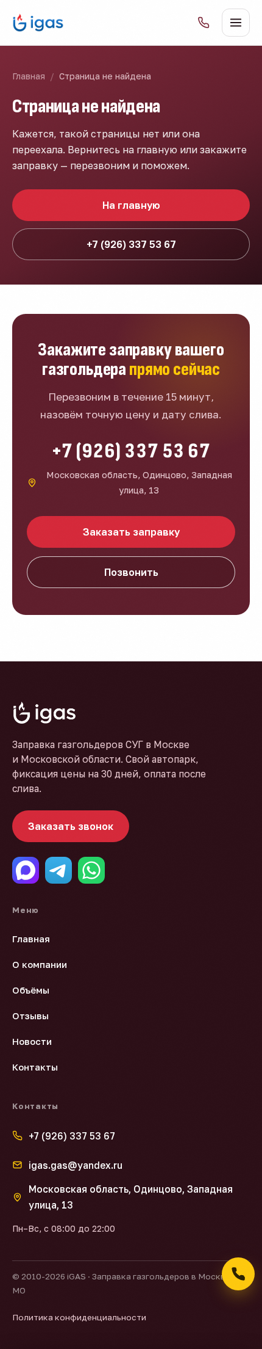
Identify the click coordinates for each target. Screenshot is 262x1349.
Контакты (35, 1066)
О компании (39, 964)
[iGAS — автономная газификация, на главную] (38, 22)
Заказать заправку (131, 532)
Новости (32, 1041)
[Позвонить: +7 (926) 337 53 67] (203, 22)
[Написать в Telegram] (58, 870)
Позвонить (131, 572)
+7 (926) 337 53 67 (131, 244)
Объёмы (30, 989)
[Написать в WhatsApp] (91, 870)
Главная (28, 76)
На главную (131, 205)
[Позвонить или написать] (238, 1273)
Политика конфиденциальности (79, 1317)
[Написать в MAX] (25, 870)
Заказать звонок (70, 826)
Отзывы (30, 1015)
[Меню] (236, 23)
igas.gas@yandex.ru (75, 1165)
